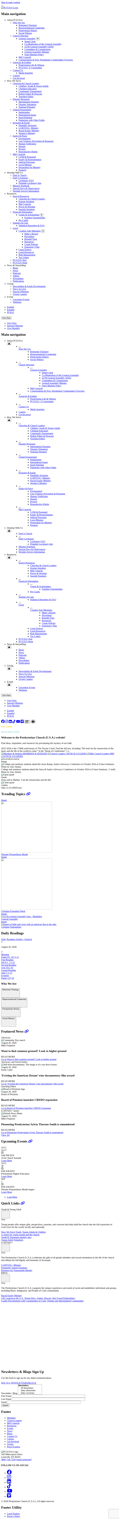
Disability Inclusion (27, 125)
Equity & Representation (30, 159)
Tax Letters (24, 257)
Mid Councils (25, 57)
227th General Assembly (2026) (39, 46)
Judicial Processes (27, 162)
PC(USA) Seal (19, 260)
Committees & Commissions (37, 49)
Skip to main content (10, 2)
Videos (16, 276)
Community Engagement (30, 91)
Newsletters (18, 278)
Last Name (6, 1399)
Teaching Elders (26, 96)
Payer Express (13, 1447)
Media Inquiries (26, 73)
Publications (18, 281)
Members (11, 1418)
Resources (29, 242)
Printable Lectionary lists (30, 183)
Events (10, 1428)
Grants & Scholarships (29, 215)
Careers (16, 75)
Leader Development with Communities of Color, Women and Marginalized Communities (42, 1301)
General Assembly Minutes (36, 52)
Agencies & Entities (22, 62)
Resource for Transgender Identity (16, 1270)
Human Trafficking (27, 144)
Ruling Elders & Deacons (30, 94)
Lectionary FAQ (26, 180)
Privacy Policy (13, 1516)
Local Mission (25, 165)
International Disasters (29, 102)
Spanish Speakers (27, 209)
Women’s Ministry (27, 133)
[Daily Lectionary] (30, 1393)
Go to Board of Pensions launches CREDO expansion (26, 1108)
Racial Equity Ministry (29, 130)
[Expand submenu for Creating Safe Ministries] (43, 231)
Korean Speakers (26, 201)
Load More (12, 1197)
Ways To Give (19, 289)
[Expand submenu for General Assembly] (37, 38)
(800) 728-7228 (8, 1459)
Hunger (22, 146)
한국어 (10, 312)
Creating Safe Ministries (30, 231)
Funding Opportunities (34, 217)
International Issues (27, 115)
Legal (15, 228)
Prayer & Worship (27, 207)
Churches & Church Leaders (26, 83)
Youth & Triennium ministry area (16, 1237)
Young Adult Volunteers (12, 1240)
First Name (6, 1396)
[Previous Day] (2, 942)
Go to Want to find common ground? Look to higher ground (28, 1059)
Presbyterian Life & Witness (31, 65)
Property (22, 170)
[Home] (9, 7)
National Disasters (27, 107)
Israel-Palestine (25, 117)
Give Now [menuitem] (12, 323)
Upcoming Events (21, 299)
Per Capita (23, 220)
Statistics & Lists (20, 223)
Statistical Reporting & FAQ (32, 225)
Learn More (6, 1160)
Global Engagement (22, 109)
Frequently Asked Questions (14, 1268)
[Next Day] (2, 952)
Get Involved (19, 78)
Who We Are (19, 22)
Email (4, 1402)
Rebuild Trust (30, 239)
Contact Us (18, 70)
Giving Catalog (20, 294)
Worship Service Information (26, 191)
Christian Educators (28, 88)
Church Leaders (14, 1420)
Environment (24, 138)
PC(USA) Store (20, 262)
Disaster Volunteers (27, 104)
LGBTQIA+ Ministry (29, 128)
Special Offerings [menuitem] (15, 325)
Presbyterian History (28, 30)
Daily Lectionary (20, 178)
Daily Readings (8, 939)
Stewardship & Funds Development (29, 286)
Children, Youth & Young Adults (33, 86)
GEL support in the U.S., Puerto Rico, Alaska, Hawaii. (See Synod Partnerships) (38, 1298)
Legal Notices (25, 249)
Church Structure (20, 36)
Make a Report (31, 234)
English (10, 307)
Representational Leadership (32, 28)
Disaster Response (21, 99)
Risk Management (27, 255)
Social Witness (25, 33)
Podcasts (17, 273)
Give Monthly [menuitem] (13, 328)
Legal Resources (26, 252)
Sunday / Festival (24, 939)
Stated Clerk (30, 41)
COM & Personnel (27, 157)
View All (5, 1135)
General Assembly (27, 38)
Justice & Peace (20, 136)
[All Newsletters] (30, 1388)
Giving (10, 1444)
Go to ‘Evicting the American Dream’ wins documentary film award (32, 1084)
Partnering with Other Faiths (32, 120)
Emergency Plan (31, 247)
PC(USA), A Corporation (30, 67)
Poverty (22, 149)
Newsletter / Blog (9, 1393)
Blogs (15, 268)
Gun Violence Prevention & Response (36, 141)
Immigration (24, 112)
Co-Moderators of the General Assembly (43, 44)
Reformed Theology (28, 25)
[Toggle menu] (2, 5)
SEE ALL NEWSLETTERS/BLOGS (18, 1383)
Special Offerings (21, 291)
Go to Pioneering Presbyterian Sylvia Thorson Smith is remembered (32, 1132)
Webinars (17, 302)
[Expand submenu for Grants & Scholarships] (41, 214)
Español (10, 309)
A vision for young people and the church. (20, 1234)
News (15, 270)
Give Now (6, 318)
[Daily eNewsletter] (30, 1390)
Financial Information (23, 212)
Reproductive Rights (28, 151)
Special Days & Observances (26, 188)
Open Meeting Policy (34, 54)
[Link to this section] (28, 794)
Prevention (29, 236)
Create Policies (31, 244)
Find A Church (19, 175)
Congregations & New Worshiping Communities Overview (46, 60)
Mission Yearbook (21, 186)
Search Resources (21, 196)
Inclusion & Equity (21, 123)
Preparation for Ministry (29, 167)
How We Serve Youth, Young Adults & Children (23, 1232)
